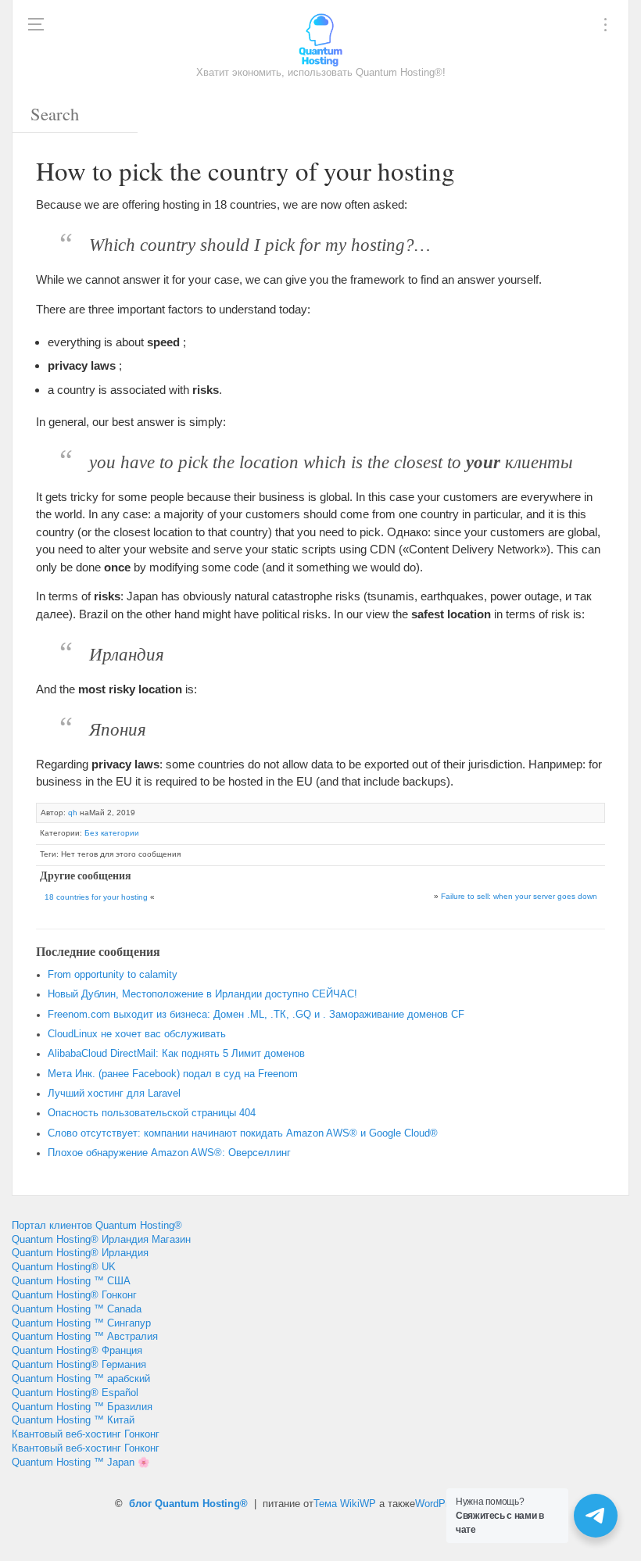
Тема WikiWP (344, 1503)
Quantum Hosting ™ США (71, 1281)
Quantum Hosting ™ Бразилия (82, 1407)
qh (72, 812)
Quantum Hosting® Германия (79, 1364)
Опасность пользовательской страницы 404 (152, 1113)
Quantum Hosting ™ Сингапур (81, 1323)
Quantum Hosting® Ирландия (80, 1253)
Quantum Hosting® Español (75, 1392)
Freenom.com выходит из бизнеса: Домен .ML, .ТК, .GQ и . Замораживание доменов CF (256, 1014)
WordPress (440, 1503)
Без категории (111, 833)
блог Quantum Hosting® (188, 1503)
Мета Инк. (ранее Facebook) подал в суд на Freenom (173, 1074)
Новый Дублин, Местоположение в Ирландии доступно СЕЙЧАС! (202, 994)
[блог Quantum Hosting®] (320, 39)
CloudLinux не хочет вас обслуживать (137, 1034)
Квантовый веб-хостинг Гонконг (85, 1434)
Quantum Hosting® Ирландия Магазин (101, 1239)
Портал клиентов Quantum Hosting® (97, 1225)
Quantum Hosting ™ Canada (76, 1309)
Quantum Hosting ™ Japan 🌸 (81, 1462)
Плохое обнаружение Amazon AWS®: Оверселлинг (169, 1152)
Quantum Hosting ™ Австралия (85, 1336)
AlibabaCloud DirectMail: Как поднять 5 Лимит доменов (176, 1053)
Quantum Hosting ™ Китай (73, 1420)
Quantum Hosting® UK (64, 1267)
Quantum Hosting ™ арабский (81, 1378)
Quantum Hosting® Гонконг (74, 1295)
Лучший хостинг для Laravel (114, 1093)
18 (96, 897)
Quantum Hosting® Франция (77, 1350)
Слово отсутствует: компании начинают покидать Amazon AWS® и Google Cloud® (243, 1133)
